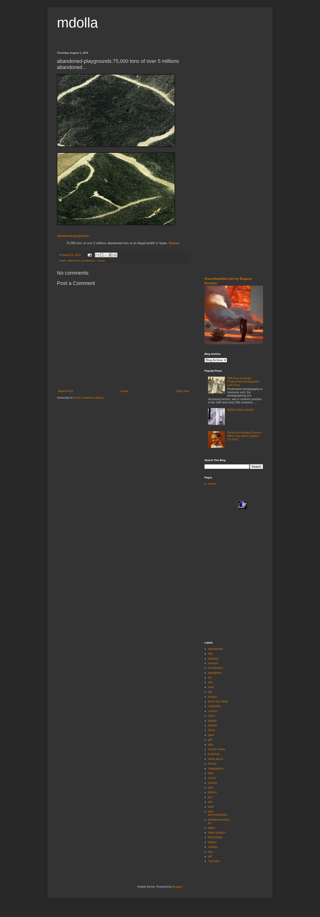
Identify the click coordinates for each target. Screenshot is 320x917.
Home (124, 391)
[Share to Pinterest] (115, 255)
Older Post (182, 391)
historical (214, 754)
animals (213, 663)
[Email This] (97, 255)
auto (211, 687)
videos (212, 842)
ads (210, 653)
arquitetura (215, 672)
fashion (212, 725)
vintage (212, 847)
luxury (212, 778)
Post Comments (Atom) (89, 397)
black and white (218, 701)
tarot (211, 806)
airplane (213, 658)
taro (210, 801)
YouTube (214, 861)
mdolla (77, 22)
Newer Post (65, 391)
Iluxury (212, 763)
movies (212, 782)
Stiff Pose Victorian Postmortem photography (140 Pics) (243, 382)
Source (174, 243)
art (209, 677)
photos (212, 792)
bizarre (212, 696)
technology (215, 837)
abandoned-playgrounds (73, 236)
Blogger (177, 886)
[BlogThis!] (101, 255)
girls (210, 744)
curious (101, 260)
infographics (216, 768)
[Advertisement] (219, 79)
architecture (88, 260)
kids (210, 773)
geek (211, 735)
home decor (215, 759)
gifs (210, 739)
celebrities (214, 706)
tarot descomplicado (217, 813)
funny (211, 730)
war (210, 851)
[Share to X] (106, 255)
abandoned (74, 260)
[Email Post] (89, 254)
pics (210, 797)
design (212, 720)
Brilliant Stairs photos (240, 409)
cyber (211, 715)
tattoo (211, 828)
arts (210, 682)
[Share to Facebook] (110, 255)
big (210, 691)
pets (210, 787)
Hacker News (216, 749)
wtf (210, 856)
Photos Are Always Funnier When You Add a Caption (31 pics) (244, 436)
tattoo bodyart (216, 832)
